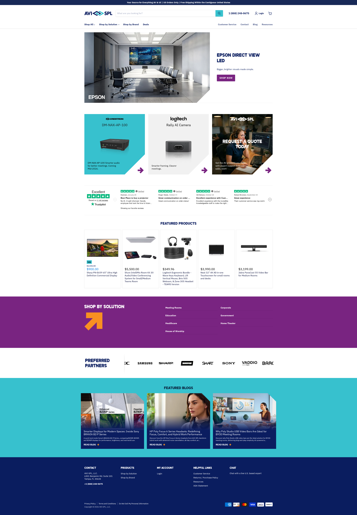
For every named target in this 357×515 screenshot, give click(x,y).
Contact (245, 24)
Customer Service (227, 24)
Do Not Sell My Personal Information (133, 503)
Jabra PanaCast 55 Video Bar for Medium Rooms (253, 274)
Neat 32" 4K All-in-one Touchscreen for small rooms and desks (215, 275)
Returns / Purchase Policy (205, 477)
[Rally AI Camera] (178, 144)
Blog (255, 24)
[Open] (242, 144)
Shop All (89, 24)
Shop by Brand (131, 24)
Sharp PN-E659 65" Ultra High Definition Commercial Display (102, 274)
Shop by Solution (108, 24)
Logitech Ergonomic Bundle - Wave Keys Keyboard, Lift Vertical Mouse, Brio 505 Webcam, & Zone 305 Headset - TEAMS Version (178, 278)
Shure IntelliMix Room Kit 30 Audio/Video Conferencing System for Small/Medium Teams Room (139, 277)
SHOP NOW (225, 77)
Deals (146, 24)
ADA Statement (200, 485)
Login (159, 473)
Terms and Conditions (107, 503)
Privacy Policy (90, 503)
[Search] (219, 13)
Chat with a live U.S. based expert (245, 473)
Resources (267, 24)
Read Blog (90, 444)
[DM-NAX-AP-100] (114, 144)
